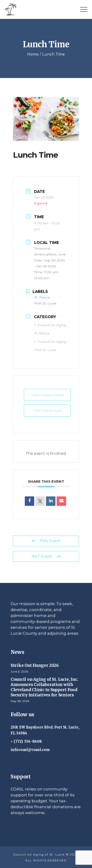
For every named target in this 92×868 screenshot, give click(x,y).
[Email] (61, 501)
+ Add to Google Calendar (47, 395)
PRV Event (50, 541)
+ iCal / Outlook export (47, 410)
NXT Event (42, 556)
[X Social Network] (40, 501)
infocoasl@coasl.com (30, 749)
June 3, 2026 (19, 671)
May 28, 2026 (20, 701)
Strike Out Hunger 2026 (35, 665)
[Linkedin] (50, 501)
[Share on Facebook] (29, 501)
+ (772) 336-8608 (26, 741)
